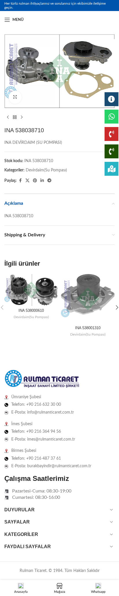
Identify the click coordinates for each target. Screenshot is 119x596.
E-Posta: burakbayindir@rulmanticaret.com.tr (51, 466)
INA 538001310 (88, 328)
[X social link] (27, 181)
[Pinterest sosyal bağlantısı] (35, 181)
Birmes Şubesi (23, 451)
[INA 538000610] (31, 290)
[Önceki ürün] (7, 117)
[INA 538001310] (88, 298)
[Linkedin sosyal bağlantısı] (111, 20)
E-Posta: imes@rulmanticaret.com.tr (43, 439)
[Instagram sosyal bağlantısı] (104, 20)
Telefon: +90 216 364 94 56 (36, 432)
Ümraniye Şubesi (26, 397)
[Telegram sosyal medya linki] (49, 181)
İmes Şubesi (21, 424)
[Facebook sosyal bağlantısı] (97, 20)
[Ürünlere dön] (14, 117)
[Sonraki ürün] (21, 117)
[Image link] (41, 379)
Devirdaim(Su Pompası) (46, 170)
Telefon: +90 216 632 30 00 (36, 405)
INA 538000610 (31, 311)
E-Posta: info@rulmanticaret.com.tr (42, 412)
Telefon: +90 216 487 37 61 (36, 458)
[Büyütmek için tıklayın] (15, 97)
